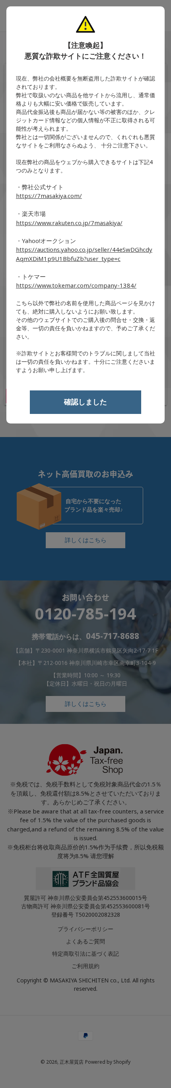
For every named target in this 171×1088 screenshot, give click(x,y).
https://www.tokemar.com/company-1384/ (76, 285)
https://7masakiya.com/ (49, 196)
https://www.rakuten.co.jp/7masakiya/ (69, 223)
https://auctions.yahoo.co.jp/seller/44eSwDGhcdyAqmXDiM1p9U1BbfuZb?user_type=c (84, 254)
